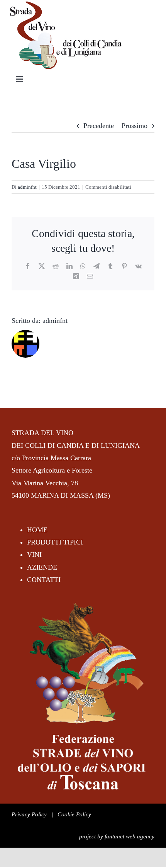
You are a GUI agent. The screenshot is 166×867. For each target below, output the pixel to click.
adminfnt (27, 187)
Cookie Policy (74, 814)
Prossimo (134, 126)
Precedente (98, 126)
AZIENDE (42, 567)
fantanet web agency (129, 836)
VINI (34, 554)
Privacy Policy (29, 814)
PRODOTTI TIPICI (55, 542)
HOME (37, 530)
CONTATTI (44, 580)
